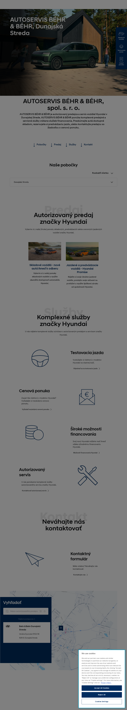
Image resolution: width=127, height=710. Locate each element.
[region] (102, 679)
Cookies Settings (101, 702)
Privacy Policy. (106, 683)
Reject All (102, 695)
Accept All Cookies (101, 688)
